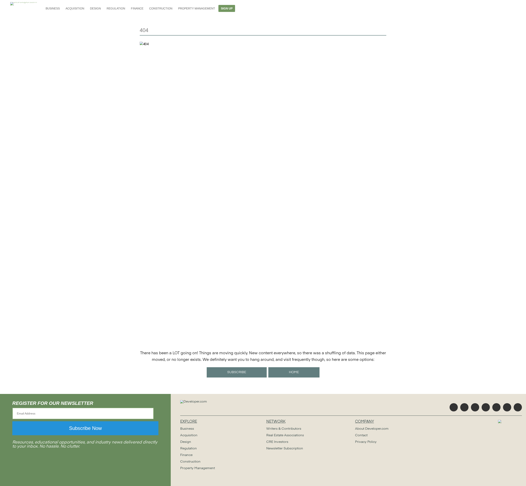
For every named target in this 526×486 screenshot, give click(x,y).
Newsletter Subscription (284, 448)
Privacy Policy (366, 442)
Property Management (196, 8)
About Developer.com (372, 429)
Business (53, 8)
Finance (137, 8)
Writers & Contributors (283, 429)
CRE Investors (277, 442)
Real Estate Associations (285, 435)
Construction (160, 8)
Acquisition (75, 8)
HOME (294, 372)
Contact (361, 435)
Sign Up (227, 8)
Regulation (116, 8)
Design (95, 8)
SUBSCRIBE (236, 372)
